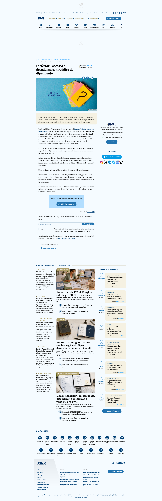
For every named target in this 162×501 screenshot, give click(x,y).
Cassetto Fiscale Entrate (69, 481)
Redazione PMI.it (119, 335)
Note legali (40, 475)
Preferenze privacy (43, 484)
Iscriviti (111, 142)
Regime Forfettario (49, 248)
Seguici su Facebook (113, 157)
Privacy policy (41, 480)
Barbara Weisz (120, 286)
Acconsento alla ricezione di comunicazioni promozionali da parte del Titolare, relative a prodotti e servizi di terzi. (74, 230)
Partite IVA (64, 269)
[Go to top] (140, 495)
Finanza (61, 18)
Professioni (79, 18)
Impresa (69, 18)
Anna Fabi (89, 65)
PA (86, 18)
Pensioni (104, 13)
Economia (52, 18)
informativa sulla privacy (66, 238)
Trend (38, 13)
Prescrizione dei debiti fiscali (91, 485)
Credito (73, 13)
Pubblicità (40, 472)
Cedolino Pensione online (92, 472)
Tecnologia (94, 18)
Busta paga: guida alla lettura (90, 478)
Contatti (39, 477)
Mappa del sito (41, 489)
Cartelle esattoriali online (92, 475)
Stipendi (78, 13)
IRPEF (62, 319)
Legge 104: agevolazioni (91, 481)
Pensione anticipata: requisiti (67, 476)
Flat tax (109, 325)
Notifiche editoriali (42, 487)
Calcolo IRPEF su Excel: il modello (68, 485)
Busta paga (85, 13)
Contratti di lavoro (95, 13)
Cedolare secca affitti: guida (70, 472)
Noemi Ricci (120, 404)
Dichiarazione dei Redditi (51, 13)
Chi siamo (40, 470)
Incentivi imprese (64, 13)
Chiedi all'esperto (67, 204)
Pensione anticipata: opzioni (70, 479)
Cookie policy (41, 482)
